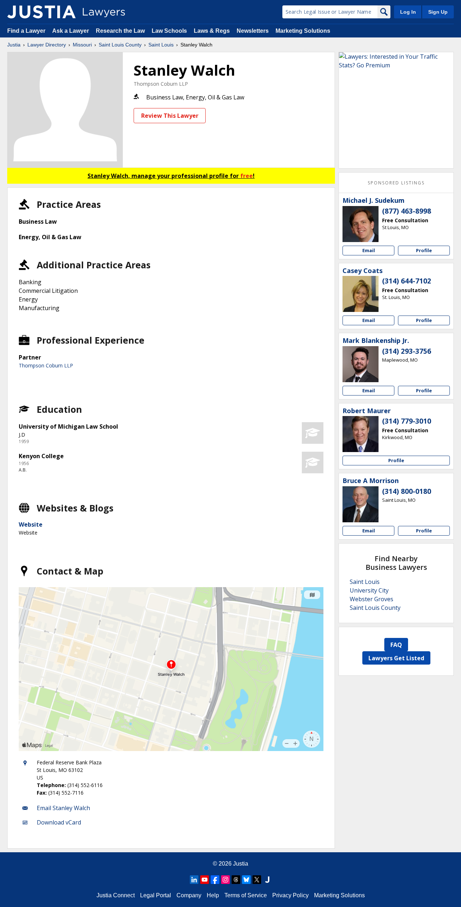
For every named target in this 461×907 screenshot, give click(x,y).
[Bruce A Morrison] (361, 504)
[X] (256, 879)
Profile (424, 250)
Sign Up (438, 12)
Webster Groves (371, 599)
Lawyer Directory (46, 45)
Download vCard (59, 822)
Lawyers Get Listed (396, 658)
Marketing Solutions (303, 31)
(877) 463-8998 (406, 211)
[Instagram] (225, 879)
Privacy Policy (290, 895)
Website (30, 524)
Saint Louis (161, 45)
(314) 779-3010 (406, 421)
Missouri (82, 45)
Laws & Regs (212, 31)
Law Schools (169, 31)
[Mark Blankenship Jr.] (361, 364)
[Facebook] (215, 879)
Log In (408, 12)
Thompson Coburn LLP (161, 83)
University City (369, 590)
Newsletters (253, 31)
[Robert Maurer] (361, 434)
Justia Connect (116, 895)
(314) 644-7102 (406, 281)
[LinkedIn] (194, 879)
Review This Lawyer (169, 116)
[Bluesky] (246, 879)
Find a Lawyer (26, 31)
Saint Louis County (120, 45)
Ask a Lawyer (71, 31)
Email (368, 250)
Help (213, 895)
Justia (14, 45)
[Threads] (236, 879)
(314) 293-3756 (406, 351)
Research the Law (120, 31)
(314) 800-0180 (406, 491)
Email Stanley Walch (63, 808)
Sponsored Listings (396, 183)
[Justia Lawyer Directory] (41, 11)
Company (188, 895)
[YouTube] (204, 879)
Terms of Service (245, 895)
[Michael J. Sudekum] (361, 224)
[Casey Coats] (361, 294)
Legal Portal (155, 895)
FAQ (396, 645)
